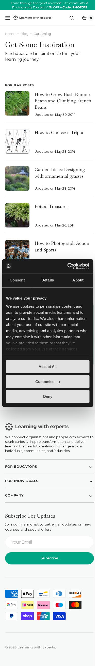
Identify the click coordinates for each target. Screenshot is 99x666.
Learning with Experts (36, 652)
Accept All (48, 366)
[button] (7, 17)
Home (10, 34)
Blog (24, 34)
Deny (47, 396)
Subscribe (47, 563)
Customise (44, 381)
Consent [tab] (17, 280)
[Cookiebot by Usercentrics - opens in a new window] (67, 266)
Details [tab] (47, 280)
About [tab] (78, 280)
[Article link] (47, 107)
